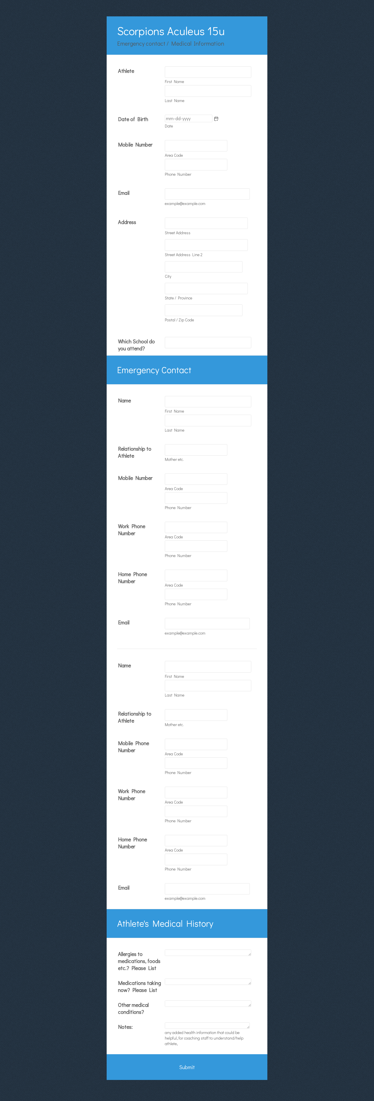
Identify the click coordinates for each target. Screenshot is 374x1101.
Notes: (125, 1026)
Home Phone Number (132, 578)
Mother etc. (174, 459)
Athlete (126, 70)
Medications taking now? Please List (139, 986)
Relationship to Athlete (134, 452)
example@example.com (185, 203)
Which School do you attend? (136, 345)
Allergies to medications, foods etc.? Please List (139, 960)
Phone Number (178, 174)
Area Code (174, 155)
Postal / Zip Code (179, 320)
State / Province (178, 298)
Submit (187, 1067)
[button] (216, 118)
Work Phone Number (131, 530)
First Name (174, 81)
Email (123, 192)
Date (169, 126)
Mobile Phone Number (133, 747)
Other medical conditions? (133, 1008)
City (168, 276)
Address (127, 221)
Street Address (178, 232)
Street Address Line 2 (183, 254)
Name (124, 400)
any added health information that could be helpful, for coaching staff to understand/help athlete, (204, 1038)
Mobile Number (135, 144)
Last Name (174, 100)
